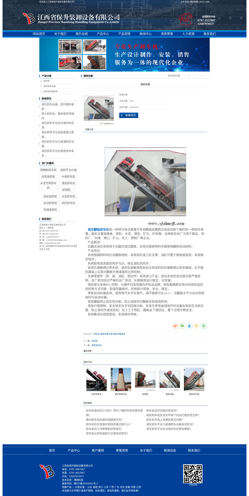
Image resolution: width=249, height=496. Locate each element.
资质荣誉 (167, 34)
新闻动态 (170, 450)
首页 (52, 450)
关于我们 (60, 34)
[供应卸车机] (96, 379)
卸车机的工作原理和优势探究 (103, 428)
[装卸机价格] (194, 379)
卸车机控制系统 (51, 91)
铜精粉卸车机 (48, 170)
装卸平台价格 (68, 170)
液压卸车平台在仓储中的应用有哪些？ (169, 428)
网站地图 (194, 2)
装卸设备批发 (119, 334)
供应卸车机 (68, 203)
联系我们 (210, 34)
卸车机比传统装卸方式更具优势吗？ (107, 433)
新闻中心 (146, 34)
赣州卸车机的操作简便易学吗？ (105, 419)
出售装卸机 (48, 176)
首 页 (184, 76)
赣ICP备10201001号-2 (86, 483)
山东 (89, 487)
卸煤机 (66, 189)
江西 (138, 487)
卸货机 (95, 341)
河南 (133, 487)
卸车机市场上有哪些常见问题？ (165, 419)
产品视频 (124, 34)
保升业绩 (82, 34)
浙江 (100, 487)
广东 (117, 487)
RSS (202, 2)
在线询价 (128, 115)
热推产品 (66, 487)
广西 (111, 487)
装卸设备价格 (106, 334)
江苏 (106, 487)
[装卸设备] (169, 379)
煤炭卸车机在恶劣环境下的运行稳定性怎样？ (173, 415)
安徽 (127, 487)
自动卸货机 (50, 203)
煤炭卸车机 (68, 183)
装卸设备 (170, 394)
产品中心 (103, 34)
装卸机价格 (194, 394)
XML (207, 2)
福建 (95, 487)
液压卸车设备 (50, 86)
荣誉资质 (122, 450)
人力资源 (188, 34)
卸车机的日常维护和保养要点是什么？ (109, 424)
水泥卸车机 (68, 196)
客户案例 (98, 450)
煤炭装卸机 (50, 196)
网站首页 (39, 34)
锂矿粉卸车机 (121, 394)
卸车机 (47, 81)
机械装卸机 (50, 209)
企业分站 (184, 2)
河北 (122, 487)
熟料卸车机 (97, 345)
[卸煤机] (145, 379)
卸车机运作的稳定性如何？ (162, 410)
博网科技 (78, 480)
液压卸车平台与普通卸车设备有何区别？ (170, 424)
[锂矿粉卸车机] (120, 379)
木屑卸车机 (68, 176)
